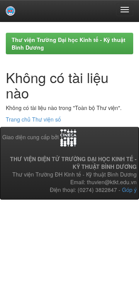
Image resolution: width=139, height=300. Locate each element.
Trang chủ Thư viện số (33, 119)
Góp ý (129, 189)
